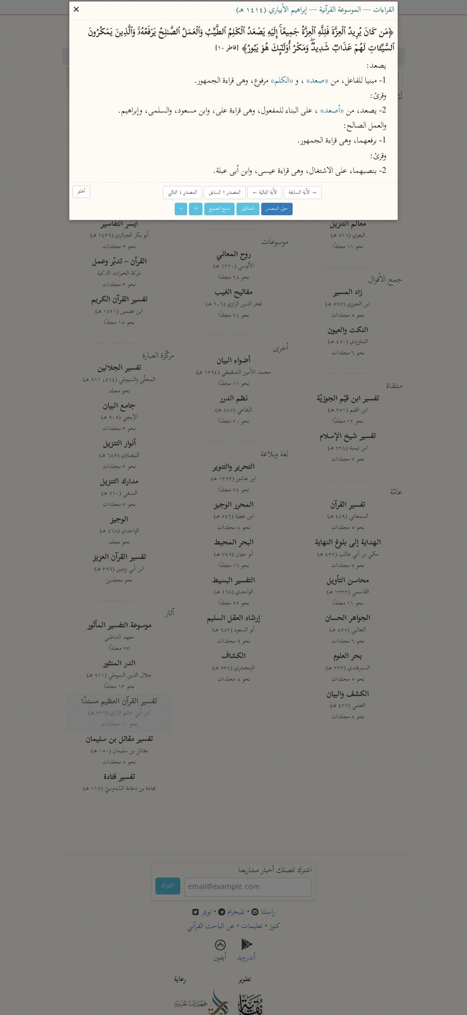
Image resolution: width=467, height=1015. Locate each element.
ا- (181, 209)
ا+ (196, 209)
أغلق (81, 192)
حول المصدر (277, 209)
